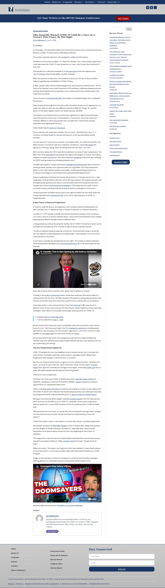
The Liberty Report (116, 152)
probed (65, 57)
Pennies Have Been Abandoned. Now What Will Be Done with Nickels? (120, 84)
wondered (78, 157)
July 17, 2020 (58, 320)
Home (47, 2)
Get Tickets (123, 18)
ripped (90, 145)
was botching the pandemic (60, 185)
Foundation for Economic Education (70, 505)
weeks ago (91, 367)
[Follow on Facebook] (147, 7)
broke (64, 85)
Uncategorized (115, 155)
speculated (50, 155)
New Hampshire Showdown (119, 120)
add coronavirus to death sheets (84, 394)
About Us (56, 2)
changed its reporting (77, 328)
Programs (67, 2)
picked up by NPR (55, 98)
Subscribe (112, 2)
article (50, 214)
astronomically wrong (68, 243)
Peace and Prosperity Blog (118, 148)
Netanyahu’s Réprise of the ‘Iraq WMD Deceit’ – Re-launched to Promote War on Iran (120, 96)
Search (129, 29)
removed (77, 305)
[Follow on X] (151, 7)
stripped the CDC (57, 195)
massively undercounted (84, 379)
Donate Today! (120, 162)
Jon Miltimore (40, 40)
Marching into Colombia (118, 126)
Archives (90, 2)
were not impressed (57, 128)
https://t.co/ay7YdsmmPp (53, 317)
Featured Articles (40, 31)
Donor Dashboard (18, 570)
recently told (68, 441)
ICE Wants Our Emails (117, 75)
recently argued (76, 399)
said (93, 421)
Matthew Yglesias (60, 426)
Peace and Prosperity (59, 555)
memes (42, 74)
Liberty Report (56, 568)
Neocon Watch (115, 145)
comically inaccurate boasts (76, 164)
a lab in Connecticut (52, 295)
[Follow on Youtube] (155, 7)
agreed (78, 382)
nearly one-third (52, 389)
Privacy (11, 584)
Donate (78, 2)
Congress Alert (115, 138)
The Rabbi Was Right (117, 105)
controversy (73, 71)
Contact (101, 2)
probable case (48, 333)
